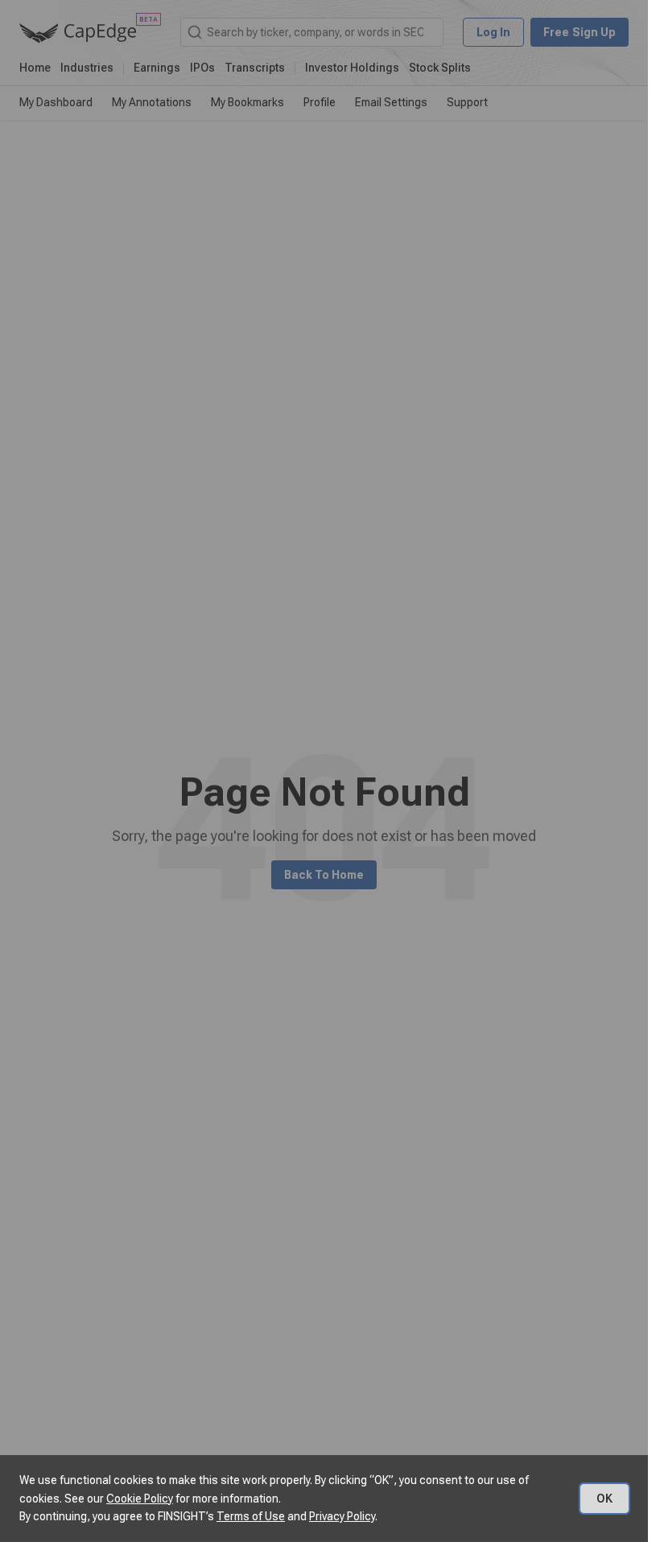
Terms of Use (251, 1516)
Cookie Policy (139, 1498)
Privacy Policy (342, 1516)
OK (604, 1498)
